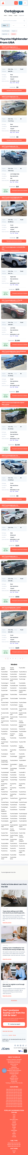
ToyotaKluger (13, 756)
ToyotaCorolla (13, 709)
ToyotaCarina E (23, 694)
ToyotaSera (4, 816)
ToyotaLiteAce (14, 760)
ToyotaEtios (4, 734)
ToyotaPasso (22, 777)
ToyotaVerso (4, 846)
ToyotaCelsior (5, 702)
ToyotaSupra (22, 829)
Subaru (14, 1133)
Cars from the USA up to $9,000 (14, 1100)
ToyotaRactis (13, 804)
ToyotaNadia (4, 775)
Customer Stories (14, 1073)
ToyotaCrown (13, 725)
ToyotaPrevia (22, 791)
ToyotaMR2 (13, 772)
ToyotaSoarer (4, 818)
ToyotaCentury (14, 702)
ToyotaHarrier (4, 746)
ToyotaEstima (22, 731)
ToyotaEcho (4, 731)
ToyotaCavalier (14, 698)
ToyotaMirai (22, 768)
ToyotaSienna (13, 816)
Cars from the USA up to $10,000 (14, 1101)
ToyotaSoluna (13, 818)
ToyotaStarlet (4, 829)
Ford (14, 1116)
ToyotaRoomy (13, 809)
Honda (14, 1122)
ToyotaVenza (13, 843)
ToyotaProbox (5, 802)
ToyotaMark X (4, 764)
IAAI (14, 1152)
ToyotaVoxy (4, 850)
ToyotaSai (3, 813)
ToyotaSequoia (23, 813)
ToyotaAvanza (22, 676)
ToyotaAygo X (4, 683)
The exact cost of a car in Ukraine (14, 90)
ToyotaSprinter (23, 821)
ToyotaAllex (22, 667)
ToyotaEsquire (14, 731)
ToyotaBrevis (22, 685)
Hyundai (14, 1136)
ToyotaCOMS (4, 709)
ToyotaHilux (4, 750)
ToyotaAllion (4, 671)
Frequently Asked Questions (14, 1070)
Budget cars (14, 1076)
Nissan (14, 1125)
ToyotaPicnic (22, 779)
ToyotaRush (22, 809)
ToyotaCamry (13, 690)
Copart (14, 1151)
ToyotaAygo (22, 679)
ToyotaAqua (4, 674)
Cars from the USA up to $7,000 (14, 1097)
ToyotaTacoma (14, 833)
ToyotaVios (22, 846)
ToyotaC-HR (4, 705)
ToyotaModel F (5, 772)
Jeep (14, 1129)
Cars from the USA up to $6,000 (14, 1095)
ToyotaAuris (4, 676)
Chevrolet (14, 1124)
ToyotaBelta (22, 683)
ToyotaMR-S (22, 772)
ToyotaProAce (14, 798)
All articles (14, 1000)
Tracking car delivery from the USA (14, 1083)
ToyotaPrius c (22, 794)
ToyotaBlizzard (14, 685)
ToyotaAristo (13, 674)
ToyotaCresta (4, 725)
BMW (14, 1118)
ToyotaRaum (4, 807)
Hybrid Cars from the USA (14, 1146)
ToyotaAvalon (13, 676)
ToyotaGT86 (22, 742)
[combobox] (19, 25)
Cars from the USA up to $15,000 (14, 1105)
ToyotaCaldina (22, 688)
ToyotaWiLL (13, 850)
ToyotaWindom (5, 855)
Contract (14, 1065)
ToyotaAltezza (23, 671)
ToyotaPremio (13, 791)
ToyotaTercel (4, 835)
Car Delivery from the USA (14, 1061)
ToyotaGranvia (14, 742)
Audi (14, 1132)
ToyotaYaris (22, 855)
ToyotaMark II (22, 760)
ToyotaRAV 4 (13, 807)
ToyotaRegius (22, 807)
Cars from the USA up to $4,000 (14, 1092)
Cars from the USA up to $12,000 (14, 1103)
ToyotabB (12, 683)
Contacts (14, 1075)
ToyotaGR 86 (22, 738)
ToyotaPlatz (22, 787)
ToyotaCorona (22, 717)
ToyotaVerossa (23, 843)
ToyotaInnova (22, 750)
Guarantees (14, 1067)
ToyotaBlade (4, 685)
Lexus (14, 1135)
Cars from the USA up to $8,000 (14, 1098)
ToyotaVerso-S (14, 846)
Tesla (14, 1115)
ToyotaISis (21, 754)
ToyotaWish (13, 855)
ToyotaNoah (13, 775)
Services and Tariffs (14, 1069)
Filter (4, 25)
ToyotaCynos (13, 729)
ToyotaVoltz (22, 848)
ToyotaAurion (22, 674)
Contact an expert (15, 1024)
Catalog (10, 15)
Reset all (14, 34)
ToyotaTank (22, 833)
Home (5, 15)
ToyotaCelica (22, 698)
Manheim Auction (14, 1078)
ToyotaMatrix (4, 768)
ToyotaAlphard (14, 671)
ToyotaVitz (13, 848)
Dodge (14, 1127)
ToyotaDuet (22, 729)
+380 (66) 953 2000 (7, 1031)
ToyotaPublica (5, 804)
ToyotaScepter (14, 813)
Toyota (15, 15)
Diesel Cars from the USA (14, 1143)
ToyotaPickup (13, 779)
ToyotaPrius (4, 794)
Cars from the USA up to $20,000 (14, 1106)
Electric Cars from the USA (14, 1144)
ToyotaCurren (4, 729)
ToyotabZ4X (13, 688)
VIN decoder (14, 1081)
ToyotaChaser (22, 702)
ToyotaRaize (22, 804)
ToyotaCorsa (13, 721)
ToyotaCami (4, 690)
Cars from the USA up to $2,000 (14, 1089)
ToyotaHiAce (13, 746)
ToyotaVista (4, 848)
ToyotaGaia (13, 738)
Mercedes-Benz (14, 1119)
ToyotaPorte (4, 791)
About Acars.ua (14, 1064)
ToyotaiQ (12, 754)
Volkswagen (14, 1130)
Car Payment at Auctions (14, 1062)
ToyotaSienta (22, 816)
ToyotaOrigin (4, 777)
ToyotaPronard (23, 802)
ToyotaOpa (22, 775)
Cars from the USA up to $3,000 (14, 1091)
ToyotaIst (3, 756)
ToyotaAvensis (5, 679)
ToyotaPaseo (13, 777)
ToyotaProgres (14, 802)
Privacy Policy (24, 1049)
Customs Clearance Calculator (14, 1059)
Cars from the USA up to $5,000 (14, 1094)
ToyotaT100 (4, 833)
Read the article (7, 922)
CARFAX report (14, 1079)
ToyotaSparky (4, 821)
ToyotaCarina (13, 694)
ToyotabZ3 (4, 688)
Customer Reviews (14, 1072)
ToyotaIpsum (4, 754)
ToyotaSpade (22, 818)
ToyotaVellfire (4, 843)
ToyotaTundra (5, 839)
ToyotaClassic (13, 705)
